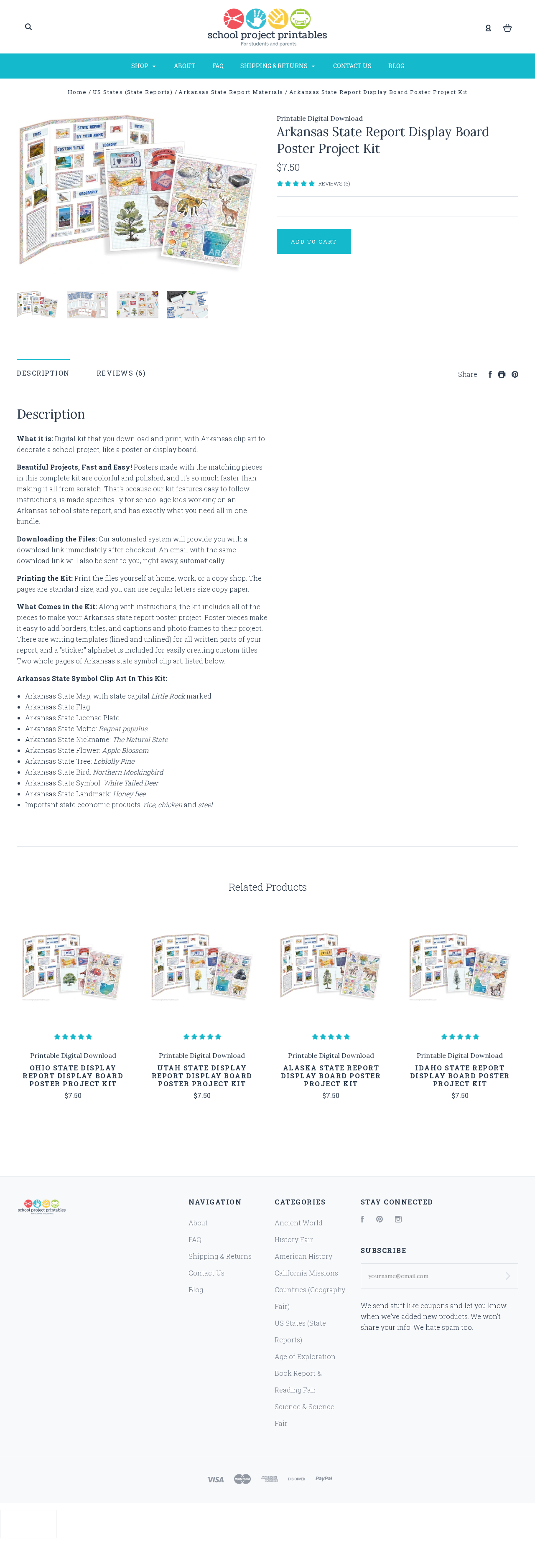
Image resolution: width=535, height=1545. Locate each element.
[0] (507, 27)
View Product (73, 967)
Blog (396, 66)
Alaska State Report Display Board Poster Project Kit (331, 1075)
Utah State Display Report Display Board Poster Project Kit (202, 1075)
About (185, 66)
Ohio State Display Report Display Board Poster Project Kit (73, 1075)
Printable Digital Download (320, 118)
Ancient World (299, 1222)
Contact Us (352, 66)
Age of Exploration (305, 1356)
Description (43, 372)
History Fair (294, 1239)
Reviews (116, 372)
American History (303, 1256)
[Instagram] (398, 1219)
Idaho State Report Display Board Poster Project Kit (460, 1075)
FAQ (218, 66)
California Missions (306, 1272)
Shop (140, 66)
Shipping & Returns (274, 66)
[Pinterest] (379, 1219)
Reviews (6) (334, 183)
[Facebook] (362, 1219)
